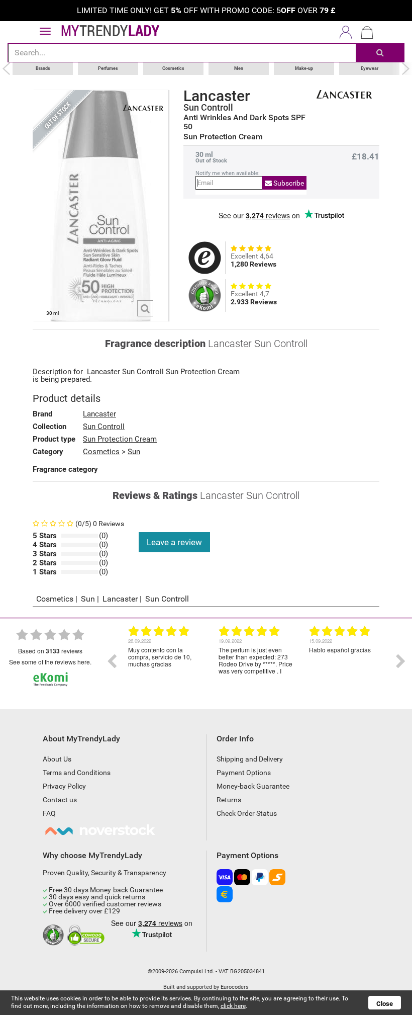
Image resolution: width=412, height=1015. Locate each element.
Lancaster (216, 96)
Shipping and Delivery (250, 759)
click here (233, 1005)
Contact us (60, 800)
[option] (166, 661)
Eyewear (369, 68)
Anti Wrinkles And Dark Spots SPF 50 (244, 122)
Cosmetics (173, 68)
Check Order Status (247, 813)
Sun (134, 451)
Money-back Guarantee (253, 786)
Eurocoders (235, 987)
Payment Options (244, 773)
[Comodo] (87, 935)
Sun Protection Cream (120, 439)
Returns (229, 800)
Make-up (304, 68)
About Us (57, 759)
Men (238, 68)
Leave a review (174, 542)
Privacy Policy (64, 786)
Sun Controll (208, 107)
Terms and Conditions (77, 773)
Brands (43, 68)
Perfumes (108, 68)
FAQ (49, 813)
